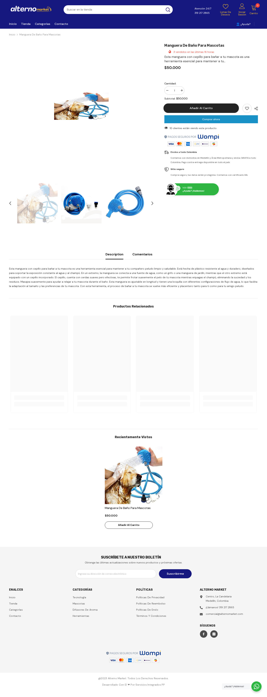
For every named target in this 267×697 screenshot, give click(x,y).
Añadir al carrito (202, 108)
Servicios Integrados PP (150, 684)
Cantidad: (170, 83)
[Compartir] (255, 108)
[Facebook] (203, 634)
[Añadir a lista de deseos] (247, 108)
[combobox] (113, 9)
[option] (81, 106)
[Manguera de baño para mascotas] (133, 475)
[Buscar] (118, 9)
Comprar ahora (211, 119)
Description (114, 254)
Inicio (12, 34)
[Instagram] (214, 634)
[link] (39, 398)
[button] (10, 203)
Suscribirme (175, 574)
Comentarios (142, 254)
